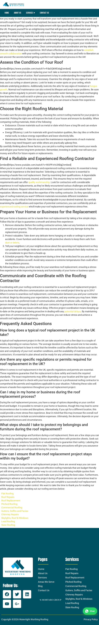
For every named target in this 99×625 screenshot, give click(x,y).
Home (7, 12)
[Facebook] (7, 594)
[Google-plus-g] (17, 604)
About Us (17, 12)
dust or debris (12, 242)
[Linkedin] (27, 594)
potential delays (72, 311)
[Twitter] (17, 594)
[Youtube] (7, 604)
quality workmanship (39, 182)
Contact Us (44, 12)
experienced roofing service (14, 206)
